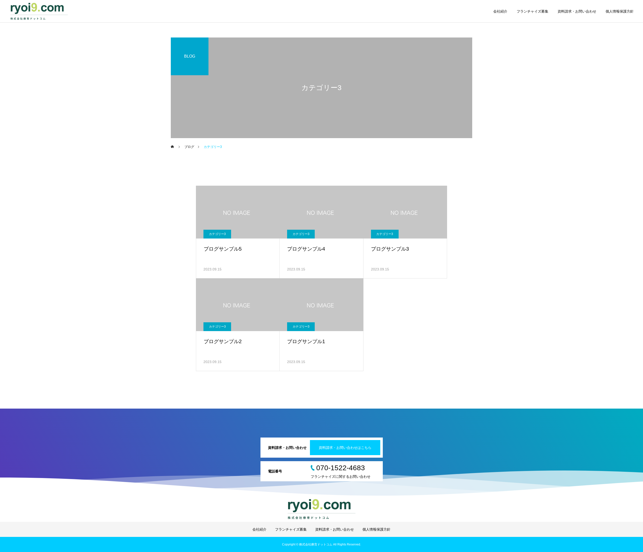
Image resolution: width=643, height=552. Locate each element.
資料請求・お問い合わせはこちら (345, 448)
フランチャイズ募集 (532, 11)
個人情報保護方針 (620, 11)
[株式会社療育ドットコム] (39, 11)
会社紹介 (500, 11)
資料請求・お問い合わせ (577, 11)
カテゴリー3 (217, 234)
